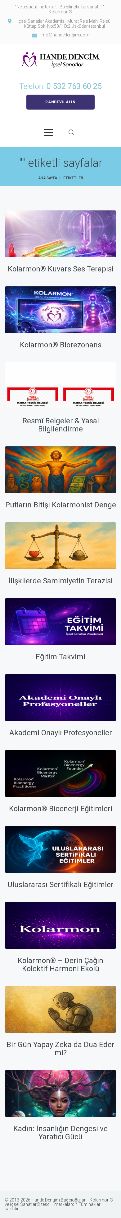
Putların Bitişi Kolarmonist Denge (60, 505)
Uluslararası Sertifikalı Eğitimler (60, 884)
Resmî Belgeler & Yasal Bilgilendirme (60, 424)
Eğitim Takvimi (60, 656)
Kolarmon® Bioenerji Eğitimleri (60, 808)
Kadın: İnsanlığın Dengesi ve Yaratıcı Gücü (60, 1132)
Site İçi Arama (71, 132)
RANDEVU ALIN (60, 102)
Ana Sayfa (47, 178)
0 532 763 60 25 (74, 86)
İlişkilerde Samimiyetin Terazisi (60, 580)
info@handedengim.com (65, 34)
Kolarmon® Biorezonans (60, 345)
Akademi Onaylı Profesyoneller (60, 732)
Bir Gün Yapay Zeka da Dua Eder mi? (60, 1048)
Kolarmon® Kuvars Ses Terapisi (61, 269)
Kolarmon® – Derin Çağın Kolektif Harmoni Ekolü (60, 964)
